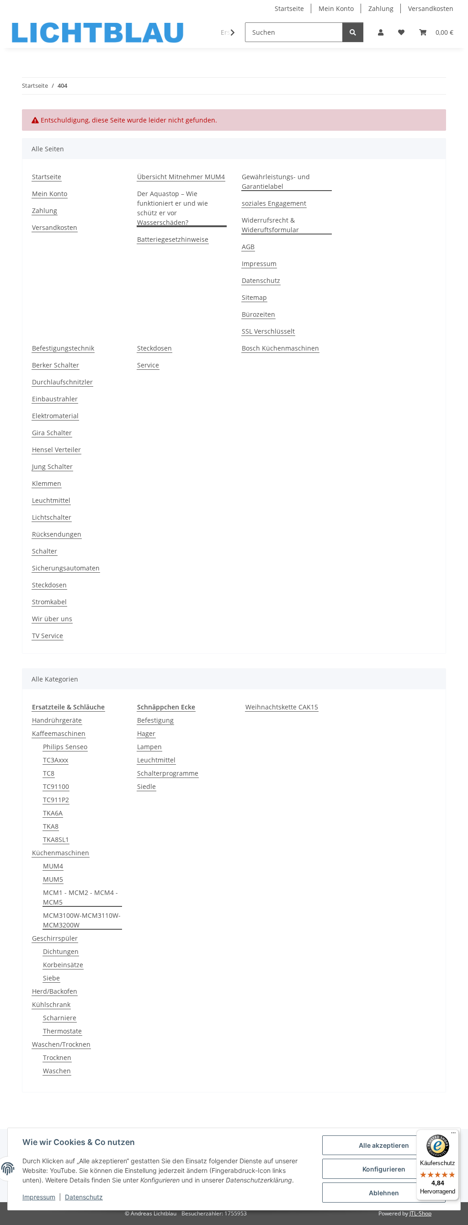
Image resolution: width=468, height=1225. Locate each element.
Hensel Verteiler (56, 449)
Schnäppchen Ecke (166, 707)
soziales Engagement (274, 203)
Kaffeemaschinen (58, 733)
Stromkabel (49, 601)
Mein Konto (336, 8)
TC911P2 (56, 799)
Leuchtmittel (51, 500)
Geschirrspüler (55, 938)
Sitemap (254, 297)
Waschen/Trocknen (61, 1044)
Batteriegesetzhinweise (172, 239)
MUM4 (53, 866)
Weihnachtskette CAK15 (281, 707)
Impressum (38, 1197)
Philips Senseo (65, 746)
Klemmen (46, 483)
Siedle (146, 786)
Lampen (149, 746)
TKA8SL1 (56, 839)
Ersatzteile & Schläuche (68, 707)
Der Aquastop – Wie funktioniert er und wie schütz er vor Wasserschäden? (172, 208)
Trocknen (57, 1057)
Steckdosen (49, 585)
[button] (381, 32)
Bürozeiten (258, 314)
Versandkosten (430, 8)
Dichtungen (61, 951)
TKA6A (53, 813)
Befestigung (155, 720)
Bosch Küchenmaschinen (280, 348)
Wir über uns (52, 618)
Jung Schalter (52, 466)
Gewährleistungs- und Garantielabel (276, 181)
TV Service (47, 635)
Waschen (57, 1070)
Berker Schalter (55, 365)
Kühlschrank (51, 1004)
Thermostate (62, 1031)
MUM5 (53, 879)
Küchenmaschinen (60, 852)
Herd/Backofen (54, 991)
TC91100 (56, 786)
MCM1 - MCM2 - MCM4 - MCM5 (80, 897)
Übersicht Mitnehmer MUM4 (181, 176)
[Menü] (453, 1134)
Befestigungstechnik (63, 348)
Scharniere (59, 1017)
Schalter (44, 551)
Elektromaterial (55, 415)
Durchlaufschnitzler (62, 382)
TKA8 (50, 826)
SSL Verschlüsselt (268, 331)
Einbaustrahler (55, 398)
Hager (146, 733)
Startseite (289, 8)
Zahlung (381, 8)
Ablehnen (384, 1193)
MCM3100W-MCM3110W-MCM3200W (82, 920)
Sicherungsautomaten (66, 568)
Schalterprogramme (167, 773)
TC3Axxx (55, 760)
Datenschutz (84, 1197)
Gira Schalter (52, 432)
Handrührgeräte (57, 720)
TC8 (48, 773)
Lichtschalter (51, 517)
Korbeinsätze (63, 964)
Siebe (51, 978)
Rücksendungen (56, 534)
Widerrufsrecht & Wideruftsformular (270, 225)
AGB (248, 246)
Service (148, 365)
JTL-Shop (420, 1213)
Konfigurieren (383, 1169)
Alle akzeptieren (384, 1145)
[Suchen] (352, 32)
